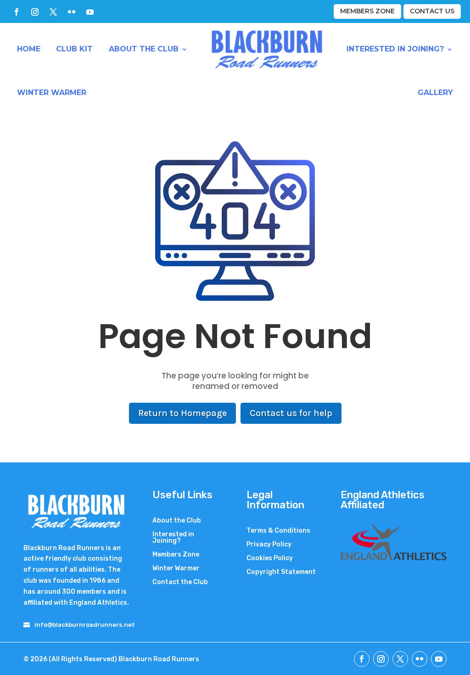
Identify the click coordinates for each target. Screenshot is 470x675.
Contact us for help (291, 413)
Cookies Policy (269, 558)
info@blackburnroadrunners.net (84, 624)
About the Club (144, 49)
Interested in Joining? (395, 49)
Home (28, 49)
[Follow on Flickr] (71, 12)
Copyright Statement (281, 572)
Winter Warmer (51, 92)
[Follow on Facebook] (16, 12)
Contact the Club (180, 582)
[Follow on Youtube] (90, 12)
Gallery (435, 92)
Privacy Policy (268, 544)
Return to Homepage (182, 413)
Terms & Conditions (278, 531)
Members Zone (367, 11)
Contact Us (432, 11)
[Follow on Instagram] (35, 12)
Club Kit (74, 49)
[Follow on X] (53, 12)
